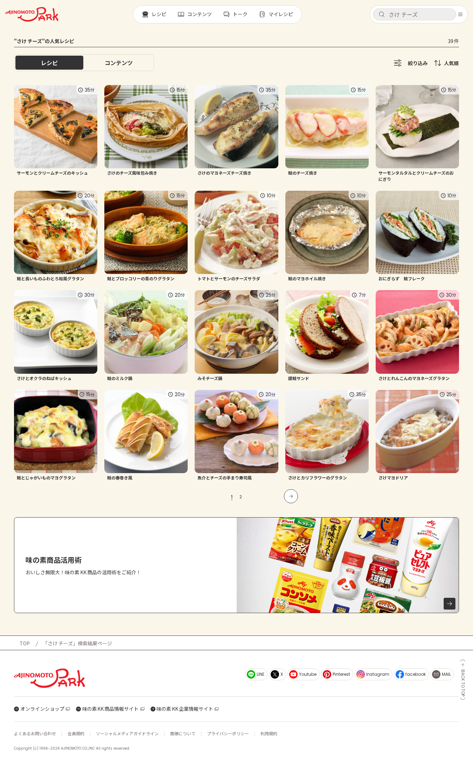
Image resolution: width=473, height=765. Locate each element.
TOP (25, 643)
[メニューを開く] (460, 14)
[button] (414, 14)
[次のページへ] (291, 496)
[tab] (119, 63)
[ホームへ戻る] (31, 14)
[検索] (381, 14)
